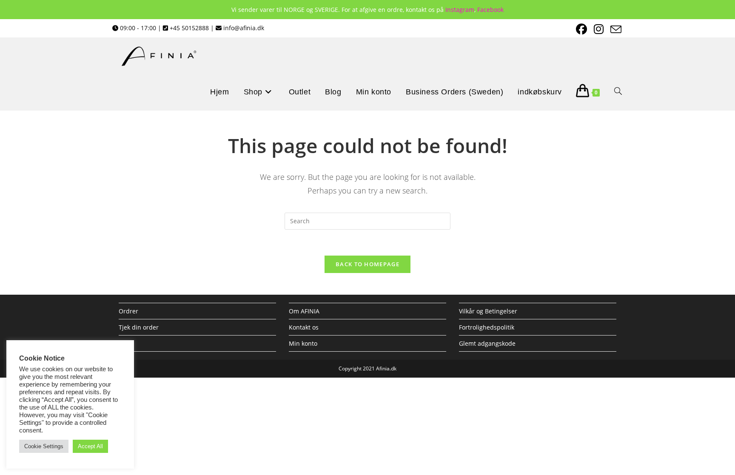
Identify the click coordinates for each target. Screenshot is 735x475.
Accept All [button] (90, 446)
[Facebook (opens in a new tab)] (581, 29)
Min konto (303, 343)
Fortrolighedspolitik (486, 327)
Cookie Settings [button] (43, 446)
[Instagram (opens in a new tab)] (598, 29)
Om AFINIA (304, 311)
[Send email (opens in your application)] (613, 29)
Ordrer (128, 311)
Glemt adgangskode (487, 343)
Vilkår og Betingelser (488, 311)
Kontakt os (304, 327)
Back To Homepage (367, 264)
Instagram (459, 10)
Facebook (490, 10)
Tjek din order (139, 327)
